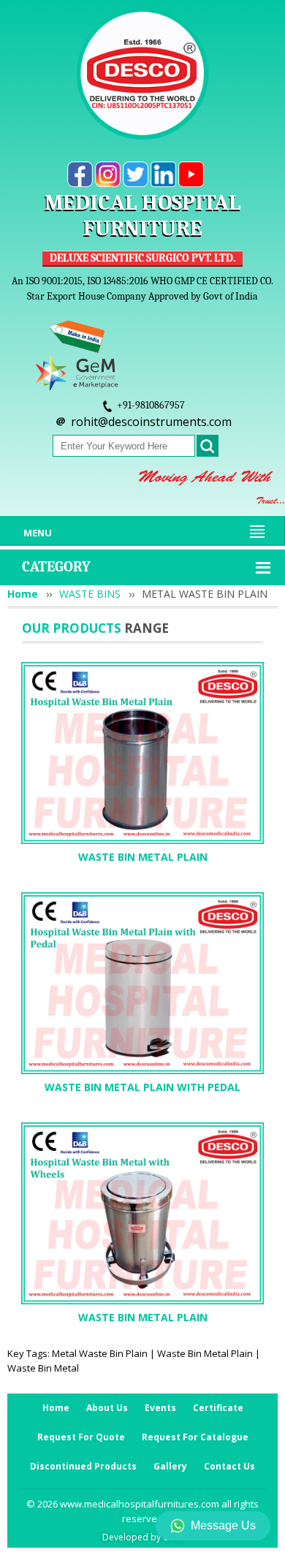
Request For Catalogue (195, 1437)
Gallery (170, 1466)
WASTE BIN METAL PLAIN (143, 857)
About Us (107, 1408)
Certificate (218, 1408)
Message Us (223, 1525)
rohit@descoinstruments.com (151, 422)
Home (22, 594)
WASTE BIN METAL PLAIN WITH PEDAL (142, 1087)
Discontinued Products (83, 1466)
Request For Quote (81, 1437)
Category (56, 566)
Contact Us (229, 1466)
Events (160, 1408)
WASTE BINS (90, 594)
